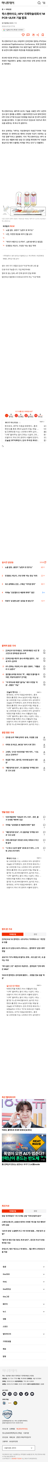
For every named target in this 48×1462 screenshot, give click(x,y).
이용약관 (26, 1433)
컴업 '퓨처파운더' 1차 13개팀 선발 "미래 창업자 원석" (21, 1216)
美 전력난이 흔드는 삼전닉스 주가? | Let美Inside (21, 1164)
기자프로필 (7, 1341)
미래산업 (8, 9)
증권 (4, 1267)
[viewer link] (43, 213)
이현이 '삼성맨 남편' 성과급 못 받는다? (19, 601)
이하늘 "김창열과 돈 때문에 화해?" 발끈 (19, 592)
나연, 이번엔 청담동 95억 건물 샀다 (19, 234)
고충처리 (5, 1441)
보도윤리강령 (13, 1441)
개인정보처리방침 (21, 1429)
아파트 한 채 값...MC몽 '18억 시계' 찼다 (20, 745)
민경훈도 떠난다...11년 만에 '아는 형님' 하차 (21, 576)
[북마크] (42, 34)
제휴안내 (12, 1437)
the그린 (6, 1297)
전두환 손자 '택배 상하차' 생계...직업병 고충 (22, 737)
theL (5, 1282)
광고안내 (5, 1437)
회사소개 (5, 1429)
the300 (6, 1274)
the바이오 (7, 1289)
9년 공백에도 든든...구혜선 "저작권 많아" (20, 584)
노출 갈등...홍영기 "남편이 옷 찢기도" (20, 230)
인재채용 (12, 1429)
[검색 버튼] (39, 3)
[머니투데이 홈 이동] (9, 1370)
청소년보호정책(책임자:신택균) (12, 1433)
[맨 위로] (43, 1452)
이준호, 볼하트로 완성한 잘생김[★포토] (17, 1130)
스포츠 (5, 1326)
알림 (4, 1356)
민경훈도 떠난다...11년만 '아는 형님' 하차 (21, 246)
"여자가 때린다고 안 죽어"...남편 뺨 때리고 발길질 (24, 242)
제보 (4, 1349)
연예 (4, 1319)
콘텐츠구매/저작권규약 (23, 1437)
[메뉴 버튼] (43, 3)
